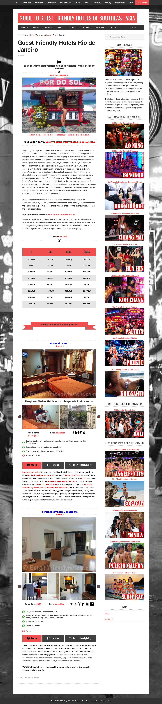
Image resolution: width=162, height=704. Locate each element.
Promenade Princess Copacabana (59, 511)
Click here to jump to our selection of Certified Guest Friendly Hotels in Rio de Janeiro (59, 135)
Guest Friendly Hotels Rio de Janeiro (56, 45)
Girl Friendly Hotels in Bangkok (125, 151)
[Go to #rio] (59, 105)
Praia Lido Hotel (59, 343)
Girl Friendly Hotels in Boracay (124, 479)
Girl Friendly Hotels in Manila (125, 510)
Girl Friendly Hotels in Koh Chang (125, 275)
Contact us (109, 618)
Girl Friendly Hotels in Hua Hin (124, 244)
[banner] (59, 324)
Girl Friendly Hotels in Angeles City (124, 449)
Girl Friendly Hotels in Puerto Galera (125, 541)
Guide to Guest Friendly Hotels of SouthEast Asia (77, 18)
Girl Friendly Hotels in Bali (125, 410)
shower (38, 484)
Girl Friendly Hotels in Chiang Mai (125, 213)
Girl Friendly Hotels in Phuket (124, 338)
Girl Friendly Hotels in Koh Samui (125, 369)
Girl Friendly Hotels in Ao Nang (125, 123)
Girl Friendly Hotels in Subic (124, 572)
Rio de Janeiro (59, 76)
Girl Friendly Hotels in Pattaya (124, 307)
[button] (19, 416)
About (107, 613)
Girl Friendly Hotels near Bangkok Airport (124, 182)
